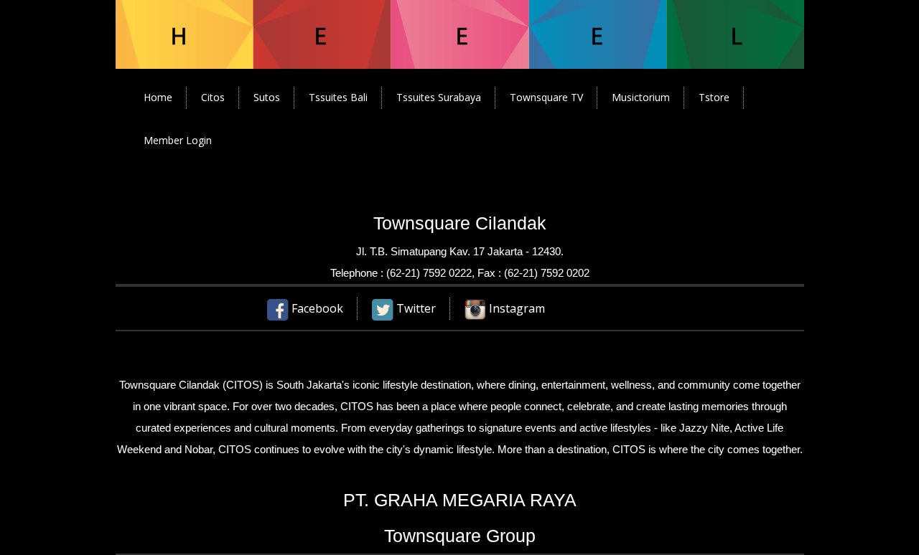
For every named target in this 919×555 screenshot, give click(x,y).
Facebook (316, 308)
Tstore (714, 97)
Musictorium (641, 97)
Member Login (178, 140)
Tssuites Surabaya (438, 97)
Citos (213, 97)
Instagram (515, 308)
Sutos (266, 97)
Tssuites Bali (338, 97)
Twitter (414, 308)
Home (158, 97)
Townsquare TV (546, 97)
